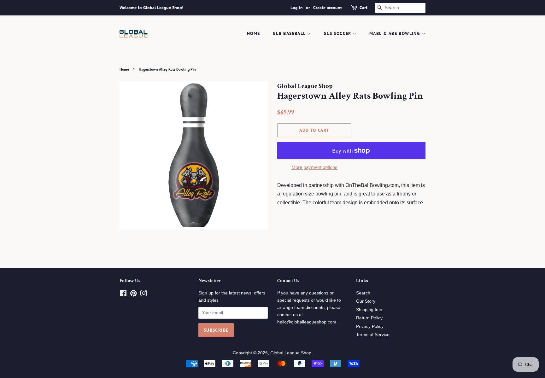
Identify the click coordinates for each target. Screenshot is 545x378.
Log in (296, 7)
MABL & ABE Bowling (395, 33)
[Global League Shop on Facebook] (123, 294)
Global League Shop (290, 353)
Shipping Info (369, 309)
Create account (327, 7)
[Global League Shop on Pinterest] (133, 294)
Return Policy (369, 318)
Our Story (365, 301)
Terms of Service (373, 334)
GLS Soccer (338, 33)
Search (363, 293)
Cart (363, 7)
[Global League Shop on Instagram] (143, 294)
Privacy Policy (370, 326)
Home (253, 33)
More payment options (314, 167)
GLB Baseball (290, 33)
